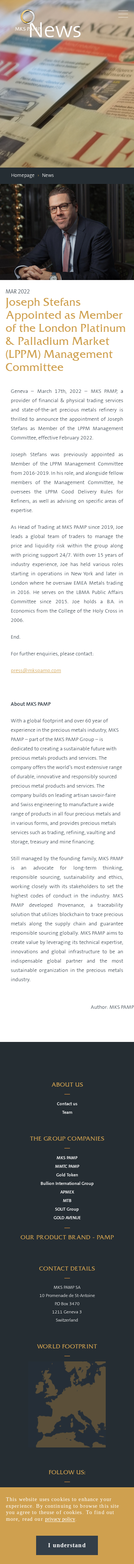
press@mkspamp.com (36, 671)
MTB (67, 1200)
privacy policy (60, 1519)
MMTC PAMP (67, 1166)
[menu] (124, 13)
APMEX (67, 1192)
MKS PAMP (67, 1157)
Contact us (67, 1104)
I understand (67, 1545)
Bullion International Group (67, 1183)
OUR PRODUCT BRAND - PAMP (67, 1237)
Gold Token (67, 1175)
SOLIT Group (67, 1209)
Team (67, 1112)
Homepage (23, 175)
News (48, 175)
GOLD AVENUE (67, 1217)
